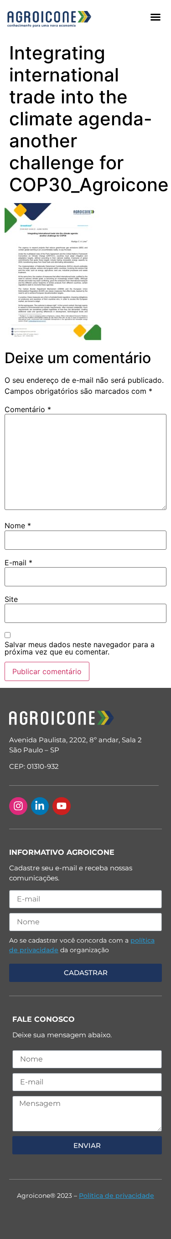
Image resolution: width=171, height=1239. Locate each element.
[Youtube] (61, 806)
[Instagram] (18, 806)
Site (11, 599)
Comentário (28, 409)
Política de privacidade (116, 1195)
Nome (18, 525)
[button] (155, 17)
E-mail (18, 562)
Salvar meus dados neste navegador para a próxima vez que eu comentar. (80, 648)
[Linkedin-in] (40, 806)
